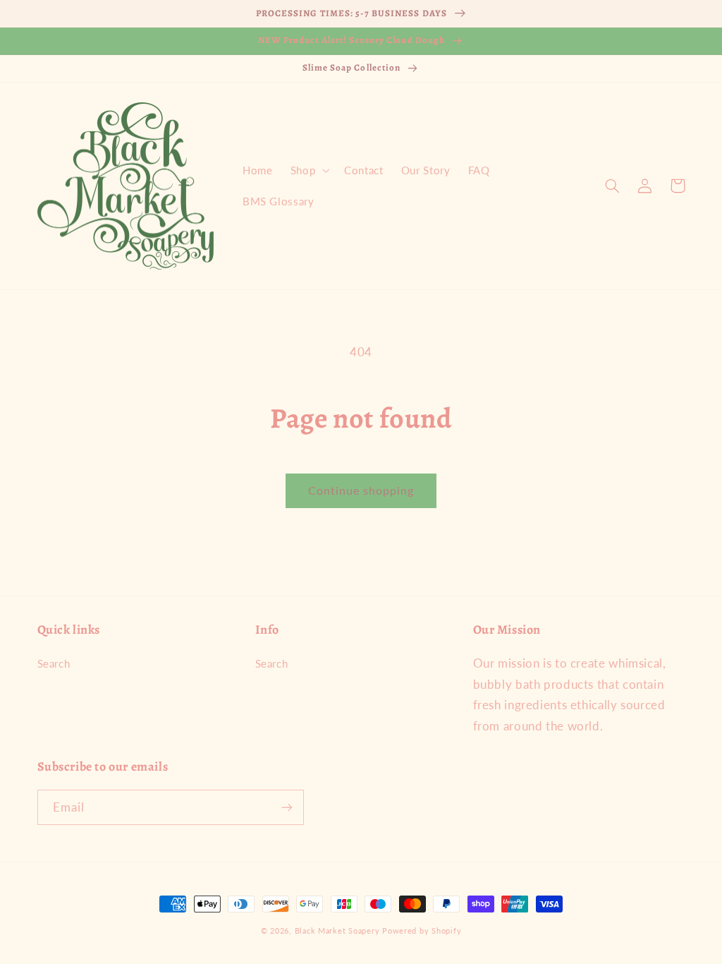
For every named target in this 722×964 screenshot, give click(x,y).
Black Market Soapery (337, 931)
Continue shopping (361, 490)
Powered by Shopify (421, 931)
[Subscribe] (286, 807)
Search (54, 663)
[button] (308, 170)
